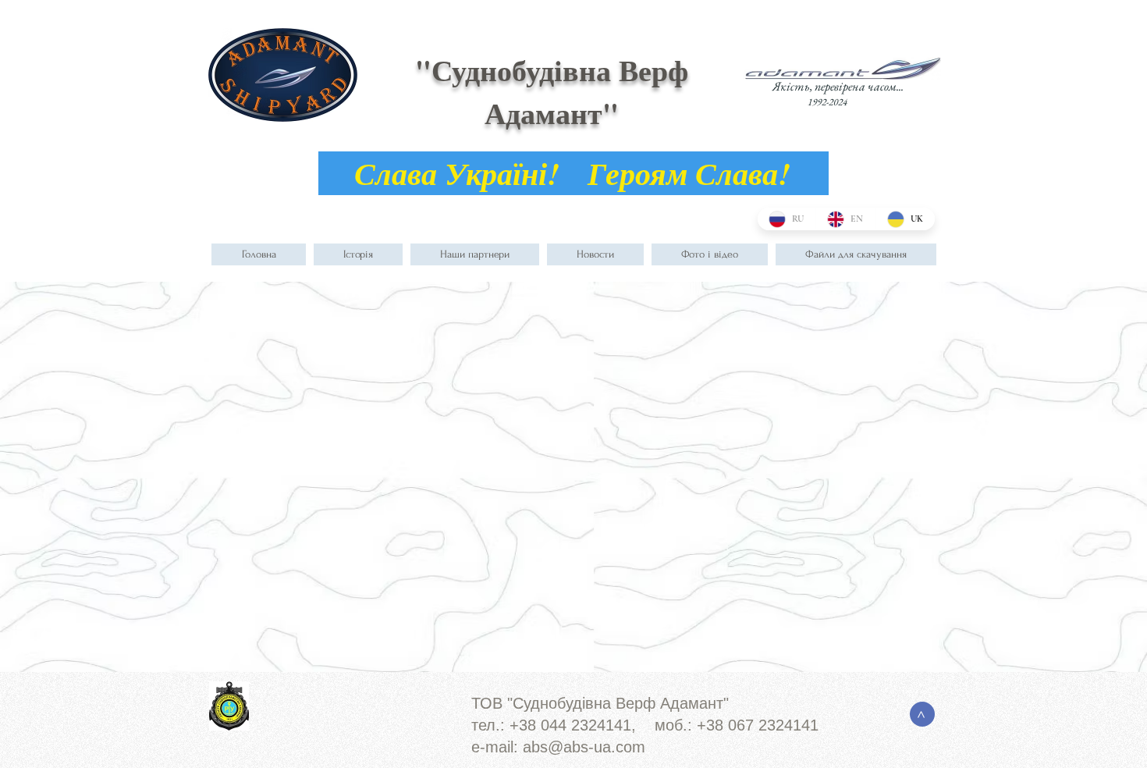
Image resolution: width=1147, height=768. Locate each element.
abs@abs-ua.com (584, 747)
